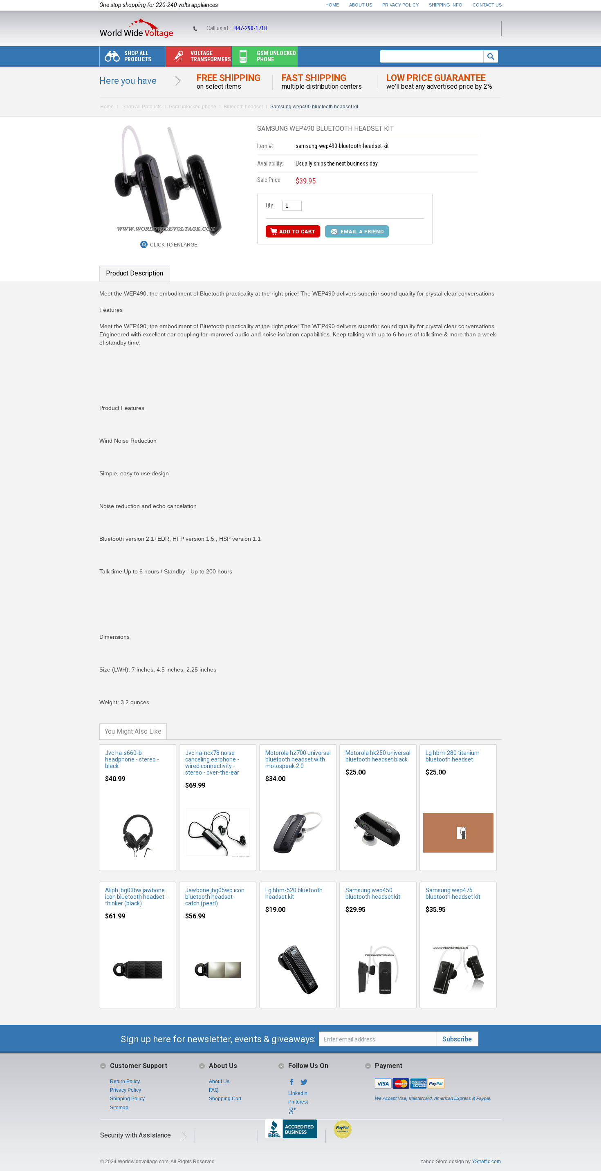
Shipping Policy (127, 1099)
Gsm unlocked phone (276, 56)
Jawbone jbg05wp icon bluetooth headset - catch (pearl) (214, 897)
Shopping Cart (225, 1099)
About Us (360, 4)
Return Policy (125, 1081)
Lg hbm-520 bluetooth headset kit (294, 893)
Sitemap (119, 1108)
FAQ (213, 1090)
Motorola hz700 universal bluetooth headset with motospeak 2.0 (298, 759)
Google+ (292, 1113)
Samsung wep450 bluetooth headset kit (372, 893)
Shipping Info (445, 4)
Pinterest (298, 1102)
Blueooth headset (243, 107)
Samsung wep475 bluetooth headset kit (453, 893)
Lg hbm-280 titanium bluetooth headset (453, 756)
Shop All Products (137, 56)
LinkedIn (297, 1093)
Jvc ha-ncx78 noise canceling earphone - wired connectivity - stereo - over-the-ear (212, 763)
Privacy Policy (400, 4)
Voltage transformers (211, 56)
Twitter (304, 1084)
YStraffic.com (486, 1161)
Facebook (292, 1084)
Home (332, 4)
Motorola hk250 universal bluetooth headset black (377, 756)
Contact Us (487, 4)
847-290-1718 (250, 28)
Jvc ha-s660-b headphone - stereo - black (132, 759)
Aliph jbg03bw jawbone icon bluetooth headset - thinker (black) (136, 897)
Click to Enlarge (173, 245)
